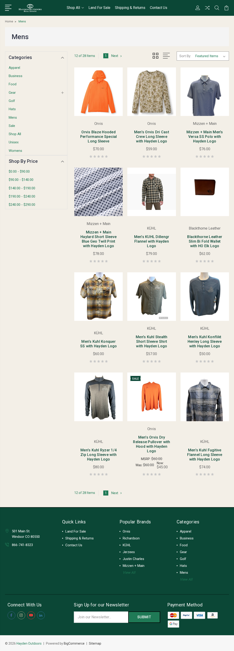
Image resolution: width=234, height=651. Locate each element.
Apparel (14, 68)
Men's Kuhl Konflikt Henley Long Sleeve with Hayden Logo (205, 341)
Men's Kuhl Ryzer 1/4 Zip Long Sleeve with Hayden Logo (98, 454)
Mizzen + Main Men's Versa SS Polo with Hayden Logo (204, 136)
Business (15, 76)
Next (114, 56)
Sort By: (185, 56)
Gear (12, 93)
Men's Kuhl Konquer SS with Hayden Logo (98, 343)
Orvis (126, 531)
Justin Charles (133, 559)
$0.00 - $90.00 (19, 171)
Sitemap (95, 643)
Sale (12, 126)
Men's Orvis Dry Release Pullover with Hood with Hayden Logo (151, 444)
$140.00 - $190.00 (22, 188)
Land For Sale (99, 7)
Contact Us (158, 7)
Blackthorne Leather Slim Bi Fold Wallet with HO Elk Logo (204, 241)
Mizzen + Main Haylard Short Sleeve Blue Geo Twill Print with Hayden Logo (98, 239)
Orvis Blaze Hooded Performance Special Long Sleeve (98, 136)
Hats (12, 109)
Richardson (131, 538)
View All (129, 573)
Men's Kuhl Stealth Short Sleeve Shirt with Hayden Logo (152, 341)
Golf (12, 101)
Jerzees (129, 552)
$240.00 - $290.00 (22, 205)
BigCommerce (74, 643)
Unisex (14, 142)
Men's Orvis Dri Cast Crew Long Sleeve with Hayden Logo (151, 136)
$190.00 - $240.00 (22, 196)
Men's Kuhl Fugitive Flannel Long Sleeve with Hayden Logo (204, 454)
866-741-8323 (22, 545)
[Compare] (207, 10)
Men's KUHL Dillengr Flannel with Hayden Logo (151, 241)
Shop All (73, 7)
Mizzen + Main (133, 566)
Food (12, 84)
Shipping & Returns (130, 7)
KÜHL (127, 545)
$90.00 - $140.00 (21, 180)
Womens (15, 151)
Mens (13, 117)
